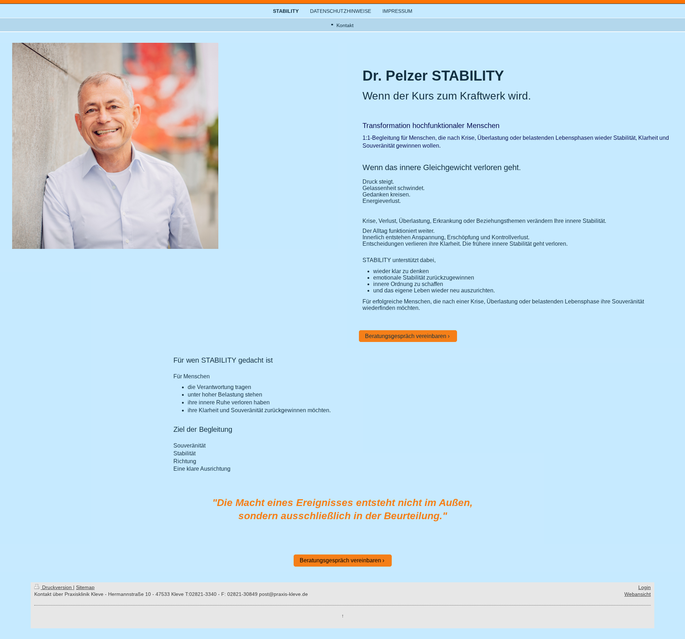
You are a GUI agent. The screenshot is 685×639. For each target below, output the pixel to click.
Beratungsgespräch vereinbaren (405, 336)
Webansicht (637, 594)
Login (644, 587)
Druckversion (57, 587)
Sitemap (85, 587)
